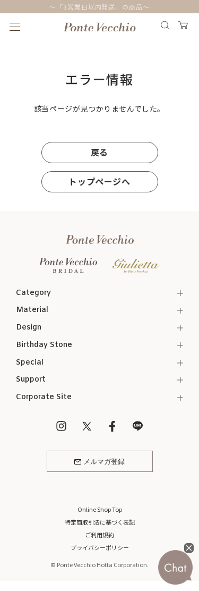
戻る (99, 152)
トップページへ (99, 181)
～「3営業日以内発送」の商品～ (99, 6)
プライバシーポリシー (100, 547)
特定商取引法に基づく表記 (100, 522)
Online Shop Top (99, 509)
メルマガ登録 (104, 462)
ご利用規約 (99, 534)
